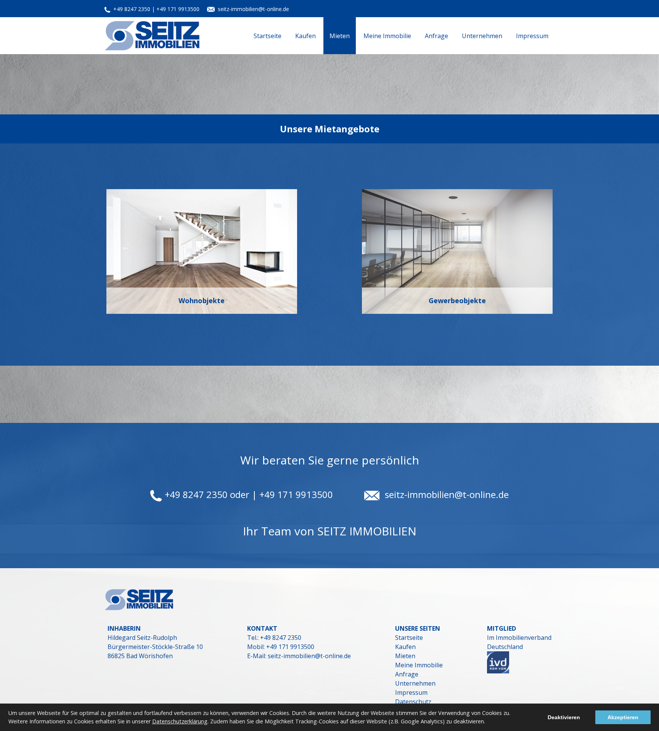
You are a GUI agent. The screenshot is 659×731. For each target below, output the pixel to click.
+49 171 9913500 (289, 647)
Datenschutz (413, 701)
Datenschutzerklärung (179, 721)
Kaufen (305, 36)
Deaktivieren (564, 717)
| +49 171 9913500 (175, 9)
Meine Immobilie (387, 36)
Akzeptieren (623, 717)
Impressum (532, 36)
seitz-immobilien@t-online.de (253, 9)
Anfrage (436, 36)
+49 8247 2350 (132, 9)
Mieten (340, 36)
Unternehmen (482, 36)
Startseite (267, 36)
